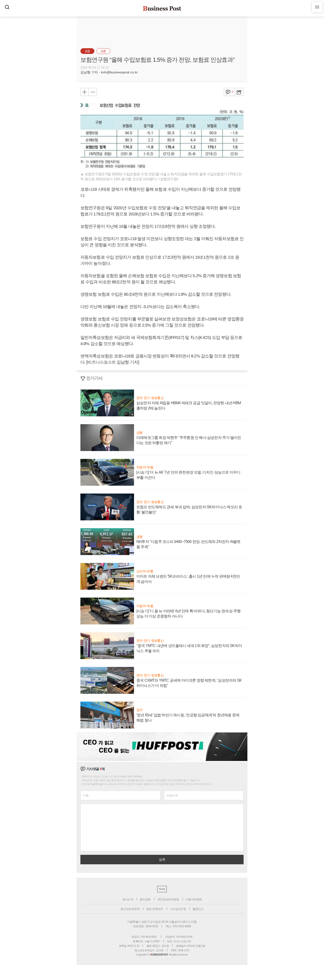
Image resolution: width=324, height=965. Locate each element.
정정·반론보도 (154, 909)
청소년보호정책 (129, 909)
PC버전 (162, 889)
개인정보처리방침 (168, 899)
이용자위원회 (193, 899)
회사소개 (127, 899)
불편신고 (198, 909)
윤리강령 (145, 899)
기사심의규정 (178, 909)
